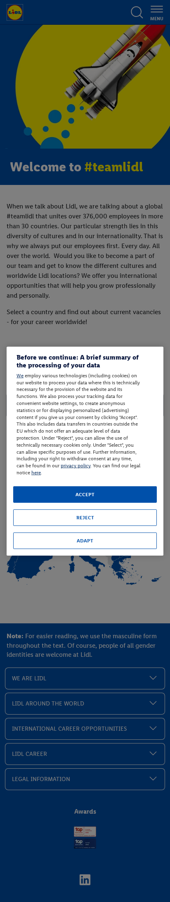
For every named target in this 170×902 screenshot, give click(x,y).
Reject (85, 518)
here (36, 473)
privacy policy (75, 466)
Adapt (85, 541)
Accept (85, 494)
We (20, 376)
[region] (85, 450)
